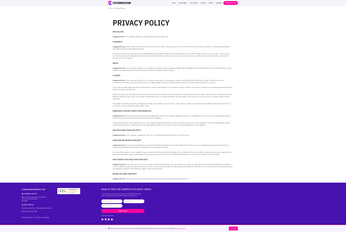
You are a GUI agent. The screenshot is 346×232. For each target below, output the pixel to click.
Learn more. (181, 228)
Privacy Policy (27, 217)
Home (110, 8)
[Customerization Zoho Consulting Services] (119, 3)
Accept (233, 228)
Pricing (203, 3)
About (211, 3)
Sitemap (46, 217)
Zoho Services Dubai (29, 211)
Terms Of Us (37, 217)
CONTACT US (230, 3)
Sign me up (122, 211)
